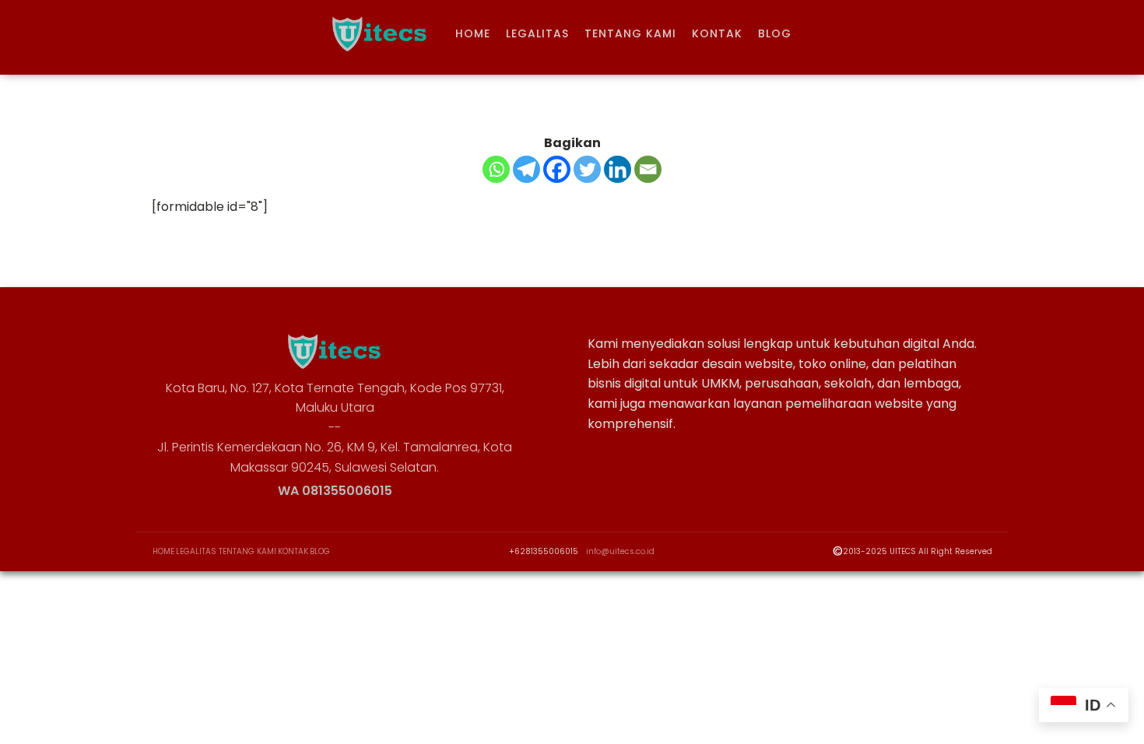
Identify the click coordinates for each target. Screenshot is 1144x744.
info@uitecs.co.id (620, 551)
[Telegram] (526, 169)
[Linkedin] (617, 169)
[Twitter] (587, 169)
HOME (472, 33)
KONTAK (717, 33)
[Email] (647, 169)
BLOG (774, 33)
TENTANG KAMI (630, 33)
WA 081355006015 (335, 491)
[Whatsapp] (496, 169)
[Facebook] (556, 169)
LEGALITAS (537, 33)
